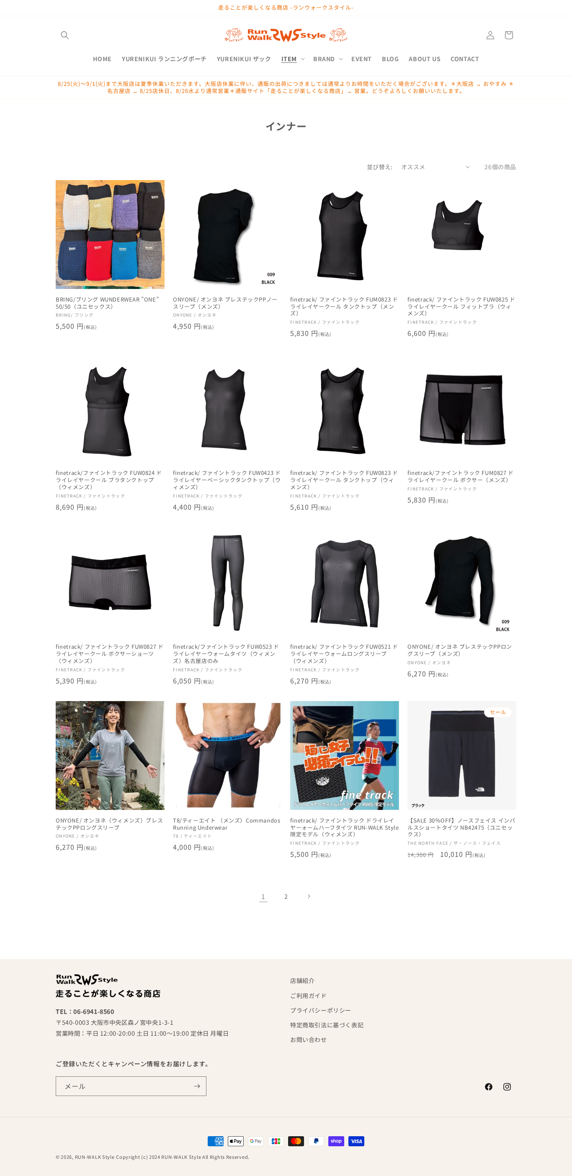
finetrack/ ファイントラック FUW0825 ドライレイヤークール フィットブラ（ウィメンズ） (461, 306)
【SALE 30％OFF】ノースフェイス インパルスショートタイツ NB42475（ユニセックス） (461, 827)
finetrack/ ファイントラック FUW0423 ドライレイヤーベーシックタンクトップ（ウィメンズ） (227, 480)
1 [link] (263, 896)
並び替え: (380, 166)
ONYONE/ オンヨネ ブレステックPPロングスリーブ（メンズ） (459, 650)
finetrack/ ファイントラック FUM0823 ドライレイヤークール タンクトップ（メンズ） (344, 306)
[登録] (197, 1086)
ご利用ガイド (308, 995)
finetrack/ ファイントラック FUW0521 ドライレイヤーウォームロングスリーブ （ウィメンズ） (344, 654)
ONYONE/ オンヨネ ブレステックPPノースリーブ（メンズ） (225, 303)
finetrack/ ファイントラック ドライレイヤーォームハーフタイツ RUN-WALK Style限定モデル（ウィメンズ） (344, 827)
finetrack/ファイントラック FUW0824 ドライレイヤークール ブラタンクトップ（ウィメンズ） (109, 480)
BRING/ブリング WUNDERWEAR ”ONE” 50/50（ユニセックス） (107, 303)
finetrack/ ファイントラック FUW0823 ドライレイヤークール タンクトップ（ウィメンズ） (344, 480)
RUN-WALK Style (95, 1156)
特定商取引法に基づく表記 (326, 1025)
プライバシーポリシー (320, 1010)
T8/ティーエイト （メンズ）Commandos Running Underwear (226, 824)
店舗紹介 (302, 980)
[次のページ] (308, 896)
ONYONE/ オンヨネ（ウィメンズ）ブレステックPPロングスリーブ (109, 824)
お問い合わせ (308, 1039)
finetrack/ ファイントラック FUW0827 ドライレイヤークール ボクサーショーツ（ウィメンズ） (109, 654)
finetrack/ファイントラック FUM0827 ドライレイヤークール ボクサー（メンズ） (460, 476)
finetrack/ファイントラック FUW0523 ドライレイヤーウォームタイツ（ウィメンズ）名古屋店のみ (226, 654)
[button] (65, 35)
